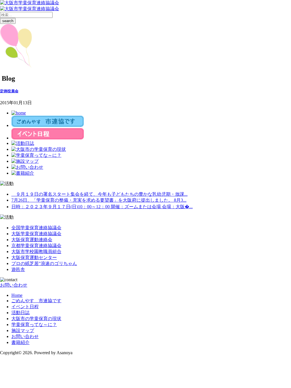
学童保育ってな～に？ (34, 324)
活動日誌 (20, 312)
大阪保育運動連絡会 (31, 239)
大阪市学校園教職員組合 (36, 251)
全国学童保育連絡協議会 (36, 227)
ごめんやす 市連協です (36, 300)
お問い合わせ (13, 285)
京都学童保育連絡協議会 (36, 245)
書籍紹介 (20, 342)
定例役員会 (9, 91)
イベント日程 (25, 306)
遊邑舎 (18, 269)
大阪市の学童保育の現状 (36, 318)
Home (16, 295)
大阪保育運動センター (34, 257)
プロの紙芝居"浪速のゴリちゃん (44, 263)
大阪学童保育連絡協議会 (36, 233)
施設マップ (22, 330)
